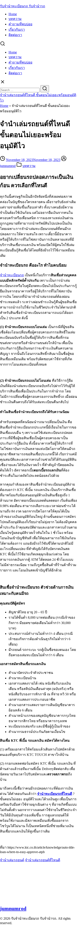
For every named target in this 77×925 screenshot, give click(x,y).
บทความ (15, 19)
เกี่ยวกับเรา (17, 29)
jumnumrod (8, 166)
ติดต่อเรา (15, 35)
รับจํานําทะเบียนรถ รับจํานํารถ (22, 6)
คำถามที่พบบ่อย (20, 24)
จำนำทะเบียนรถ (12, 275)
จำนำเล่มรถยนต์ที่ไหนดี (42, 860)
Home (13, 14)
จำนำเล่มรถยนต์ (12, 860)
